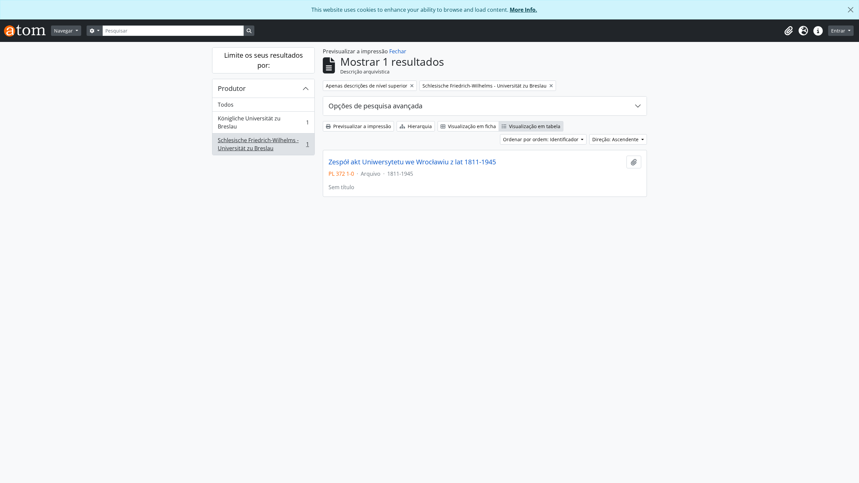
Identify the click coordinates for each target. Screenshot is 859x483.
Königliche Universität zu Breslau (263, 122)
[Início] (27, 30)
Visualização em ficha (471, 126)
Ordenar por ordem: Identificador (541, 139)
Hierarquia (419, 126)
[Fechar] (851, 9)
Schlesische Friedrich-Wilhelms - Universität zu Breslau (263, 144)
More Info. (523, 9)
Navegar (64, 31)
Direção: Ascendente (616, 139)
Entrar (839, 31)
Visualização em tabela (534, 126)
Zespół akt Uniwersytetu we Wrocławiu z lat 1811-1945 (412, 162)
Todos (226, 104)
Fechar (397, 51)
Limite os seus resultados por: (263, 60)
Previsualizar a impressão (361, 126)
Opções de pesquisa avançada (375, 105)
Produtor (232, 88)
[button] (788, 30)
